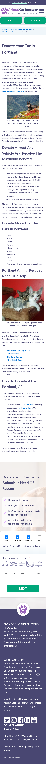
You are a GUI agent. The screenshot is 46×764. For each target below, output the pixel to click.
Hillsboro (11, 91)
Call (11, 20)
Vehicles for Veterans (21, 635)
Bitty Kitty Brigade (15, 360)
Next (23, 588)
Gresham (20, 91)
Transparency (33, 746)
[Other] (38, 564)
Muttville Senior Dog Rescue (19, 350)
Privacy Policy (10, 746)
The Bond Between (15, 357)
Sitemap (7, 750)
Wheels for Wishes (13, 631)
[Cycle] (13, 564)
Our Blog (22, 746)
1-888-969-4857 (19, 2)
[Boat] (22, 564)
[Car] (5, 564)
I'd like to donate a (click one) (14, 558)
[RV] (30, 564)
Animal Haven (13, 353)
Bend (4, 91)
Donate (35, 20)
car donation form (25, 408)
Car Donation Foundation (16, 670)
